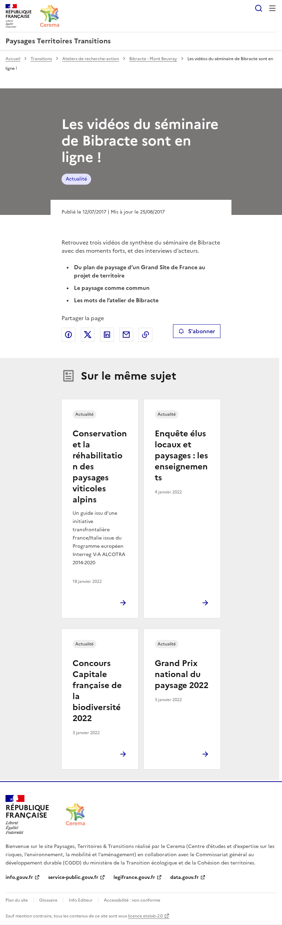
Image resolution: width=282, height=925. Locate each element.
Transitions (41, 59)
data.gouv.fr (184, 877)
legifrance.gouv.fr (134, 877)
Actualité (76, 179)
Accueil (13, 59)
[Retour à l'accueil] (75, 814)
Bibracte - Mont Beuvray (153, 59)
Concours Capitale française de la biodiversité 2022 (97, 691)
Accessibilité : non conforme (132, 900)
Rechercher (258, 8)
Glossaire (48, 900)
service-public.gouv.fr (73, 877)
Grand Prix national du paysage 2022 (181, 674)
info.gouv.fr (19, 877)
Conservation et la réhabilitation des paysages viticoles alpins (100, 466)
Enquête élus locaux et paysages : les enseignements (181, 455)
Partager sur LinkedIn (107, 334)
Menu (272, 8)
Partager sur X (88, 334)
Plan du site (17, 900)
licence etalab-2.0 (145, 916)
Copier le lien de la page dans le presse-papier (145, 334)
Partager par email (126, 334)
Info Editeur (81, 900)
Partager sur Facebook (68, 334)
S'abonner (201, 331)
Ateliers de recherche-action (90, 59)
